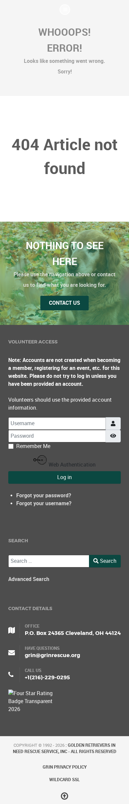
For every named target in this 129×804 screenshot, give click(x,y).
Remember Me (33, 446)
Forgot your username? (43, 503)
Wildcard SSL (64, 779)
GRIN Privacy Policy (65, 767)
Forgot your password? (43, 495)
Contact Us (64, 303)
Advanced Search (28, 579)
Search (107, 561)
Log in (64, 477)
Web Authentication (71, 465)
